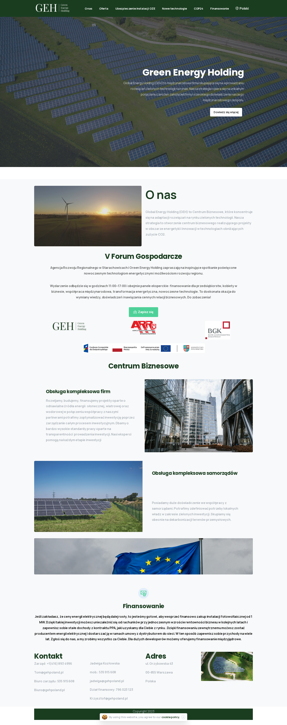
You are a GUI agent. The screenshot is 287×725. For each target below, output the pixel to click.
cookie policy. (170, 717)
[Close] (183, 717)
